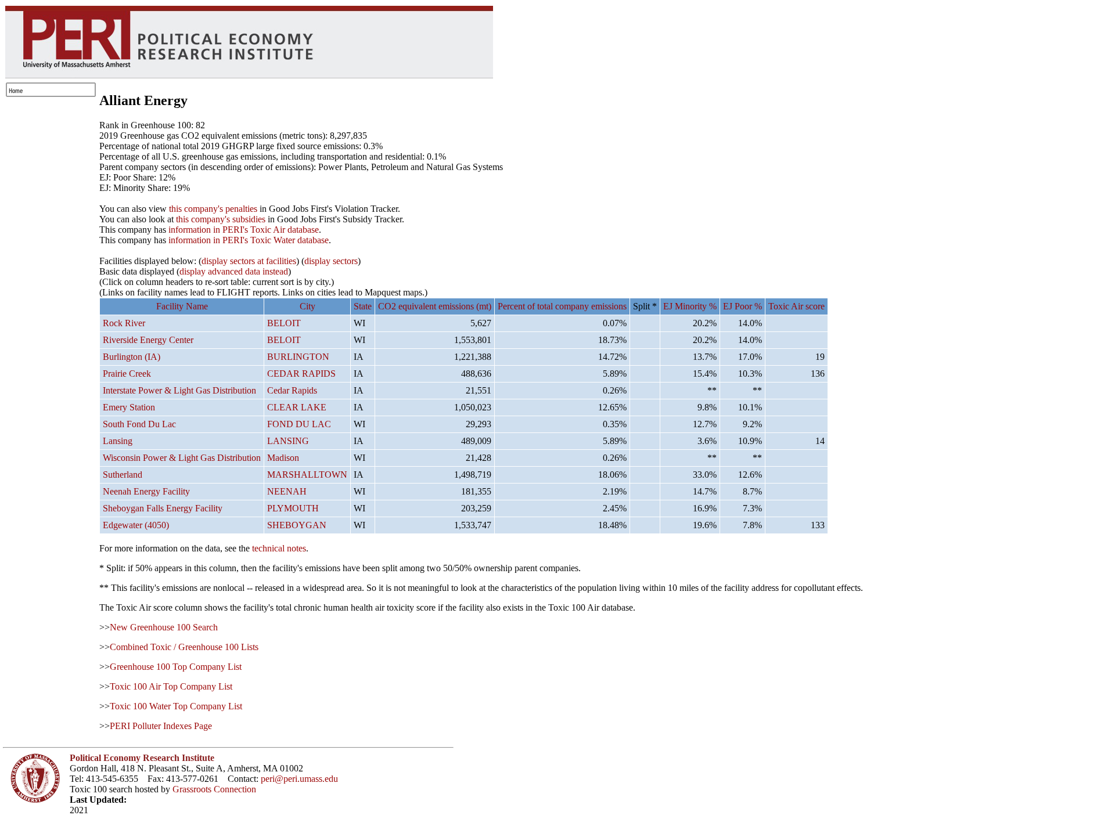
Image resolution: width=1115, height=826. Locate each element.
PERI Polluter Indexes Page (161, 726)
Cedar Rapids (292, 390)
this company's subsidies (220, 219)
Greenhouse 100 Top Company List (176, 667)
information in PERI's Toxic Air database (243, 230)
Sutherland (122, 474)
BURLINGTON (298, 357)
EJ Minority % (690, 306)
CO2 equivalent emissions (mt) (434, 306)
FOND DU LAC (299, 424)
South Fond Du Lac (139, 424)
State (363, 306)
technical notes (279, 548)
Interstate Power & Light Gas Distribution (179, 390)
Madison (283, 458)
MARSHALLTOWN (307, 474)
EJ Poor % (742, 306)
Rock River (124, 323)
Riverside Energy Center (148, 340)
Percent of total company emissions (562, 306)
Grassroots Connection (214, 789)
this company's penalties (213, 209)
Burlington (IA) (131, 357)
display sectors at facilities (249, 261)
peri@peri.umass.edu (299, 779)
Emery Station (129, 407)
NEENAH (287, 491)
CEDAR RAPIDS (301, 373)
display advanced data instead (233, 271)
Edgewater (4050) (136, 525)
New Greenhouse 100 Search (164, 627)
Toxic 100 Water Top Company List (176, 706)
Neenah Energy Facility (146, 491)
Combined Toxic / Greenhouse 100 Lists (184, 647)
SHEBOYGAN (296, 525)
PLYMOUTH (293, 508)
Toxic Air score (796, 306)
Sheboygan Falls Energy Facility (162, 508)
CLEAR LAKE (296, 407)
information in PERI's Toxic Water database (248, 240)
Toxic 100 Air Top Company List (171, 686)
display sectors (331, 261)
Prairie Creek (127, 373)
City (307, 306)
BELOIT (284, 323)
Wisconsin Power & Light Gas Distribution (182, 458)
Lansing (117, 441)
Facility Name (182, 306)
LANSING (288, 441)
